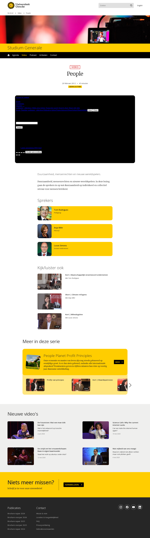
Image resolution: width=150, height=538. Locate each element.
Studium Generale (25, 48)
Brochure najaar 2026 (16, 513)
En (139, 5)
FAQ (38, 521)
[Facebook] (127, 507)
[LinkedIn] (139, 507)
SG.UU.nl (10, 13)
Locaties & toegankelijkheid (47, 517)
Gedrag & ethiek (75, 87)
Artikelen (43, 55)
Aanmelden (72, 484)
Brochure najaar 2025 (16, 521)
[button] (130, 385)
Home (8, 55)
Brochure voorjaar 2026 (17, 517)
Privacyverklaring (43, 525)
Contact (53, 55)
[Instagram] (121, 507)
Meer (117, 362)
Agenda (15, 55)
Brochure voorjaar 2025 (17, 525)
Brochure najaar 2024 (16, 529)
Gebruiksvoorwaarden (45, 529)
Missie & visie (41, 513)
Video (20, 13)
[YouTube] (133, 507)
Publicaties (14, 508)
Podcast (33, 55)
